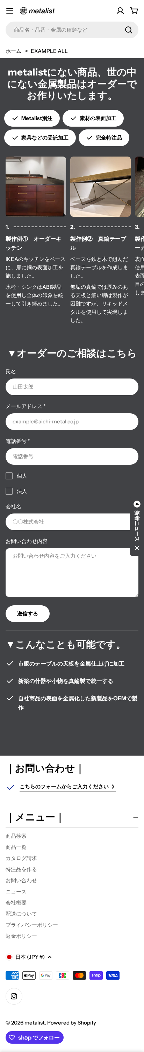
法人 (22, 491)
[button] (137, 526)
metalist (34, 1022)
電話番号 (18, 441)
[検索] (128, 30)
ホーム (13, 51)
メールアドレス (25, 406)
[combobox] (72, 30)
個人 (22, 475)
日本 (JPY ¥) (30, 957)
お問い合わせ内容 (27, 541)
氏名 (11, 371)
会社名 (13, 506)
